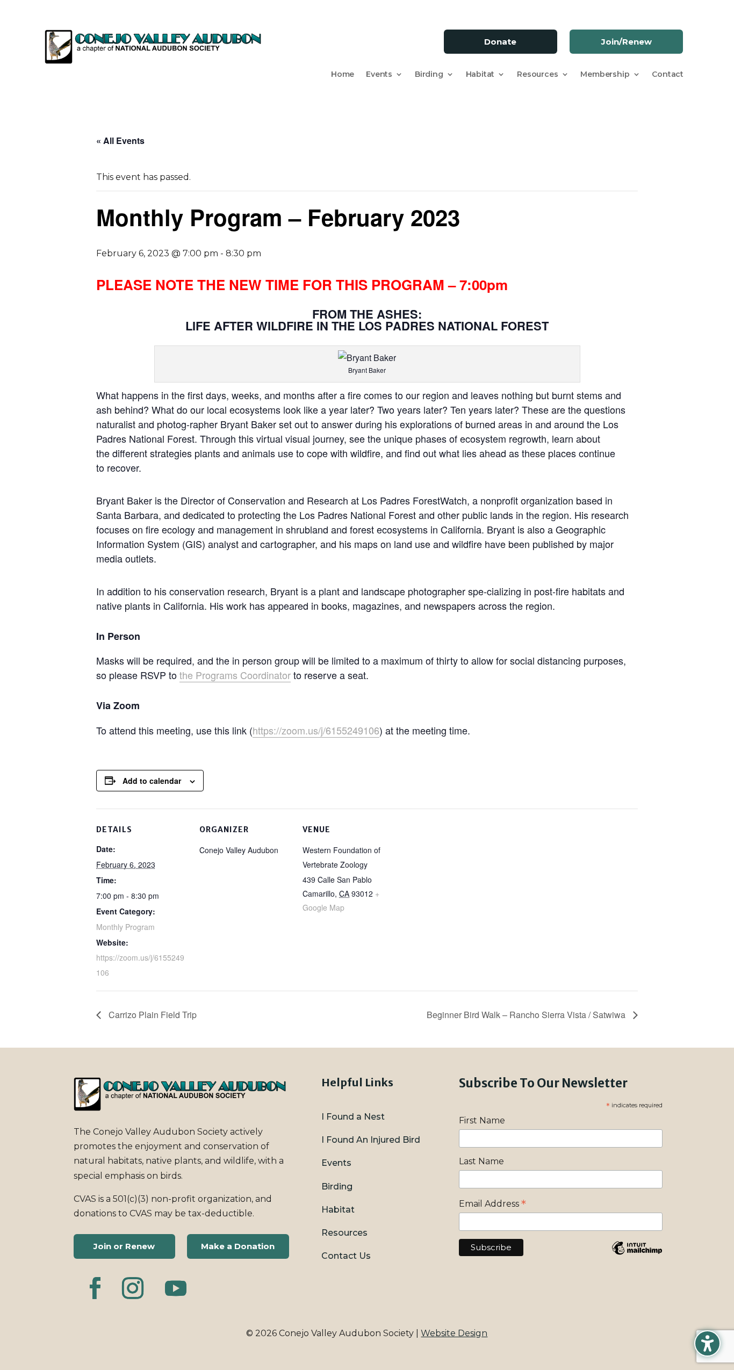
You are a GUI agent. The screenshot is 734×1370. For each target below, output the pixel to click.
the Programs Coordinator (235, 675)
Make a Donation (238, 1246)
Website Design (454, 1333)
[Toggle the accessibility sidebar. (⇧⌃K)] (707, 1343)
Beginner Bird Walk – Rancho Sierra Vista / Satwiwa (527, 1014)
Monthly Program (125, 926)
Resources (537, 74)
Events (379, 74)
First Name (482, 1120)
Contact (667, 74)
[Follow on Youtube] (175, 1288)
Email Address (492, 1204)
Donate (500, 42)
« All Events (120, 140)
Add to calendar (152, 780)
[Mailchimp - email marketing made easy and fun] (637, 1256)
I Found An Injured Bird (370, 1140)
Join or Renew (124, 1246)
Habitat (480, 74)
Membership (604, 74)
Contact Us (346, 1256)
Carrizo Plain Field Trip (151, 1014)
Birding (429, 74)
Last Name (481, 1161)
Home (342, 74)
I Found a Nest (353, 1117)
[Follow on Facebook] (95, 1288)
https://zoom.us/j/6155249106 (316, 730)
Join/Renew (626, 42)
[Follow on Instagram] (132, 1288)
